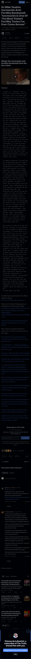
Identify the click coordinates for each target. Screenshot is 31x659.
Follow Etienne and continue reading (15, 650)
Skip (15, 654)
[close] (28, 631)
